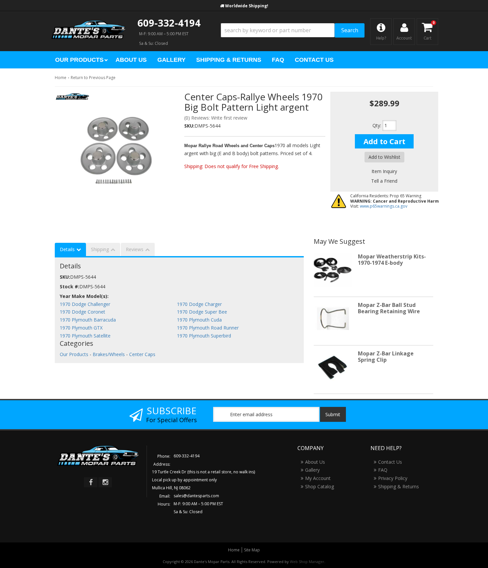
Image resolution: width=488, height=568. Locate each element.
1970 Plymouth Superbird (204, 335)
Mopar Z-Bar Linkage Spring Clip (386, 356)
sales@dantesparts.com (196, 496)
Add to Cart (384, 141)
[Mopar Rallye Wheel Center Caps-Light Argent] (114, 148)
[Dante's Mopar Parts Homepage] (88, 23)
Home (60, 77)
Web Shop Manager (307, 561)
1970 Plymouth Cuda (199, 320)
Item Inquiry (384, 171)
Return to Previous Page (93, 77)
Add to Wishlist (384, 157)
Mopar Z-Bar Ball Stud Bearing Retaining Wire (389, 308)
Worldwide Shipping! (246, 6)
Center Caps (142, 354)
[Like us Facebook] (90, 482)
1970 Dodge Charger (199, 304)
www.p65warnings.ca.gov (383, 206)
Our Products (74, 354)
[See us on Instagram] (105, 482)
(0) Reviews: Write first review (215, 118)
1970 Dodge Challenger (85, 304)
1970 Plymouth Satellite (85, 335)
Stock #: (69, 286)
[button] (293, 30)
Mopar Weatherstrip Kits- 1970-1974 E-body (392, 259)
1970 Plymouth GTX (81, 328)
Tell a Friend (384, 181)
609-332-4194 (169, 23)
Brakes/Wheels (109, 354)
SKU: (189, 126)
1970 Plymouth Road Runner (208, 328)
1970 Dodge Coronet (82, 312)
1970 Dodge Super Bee (202, 312)
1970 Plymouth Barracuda (88, 320)
